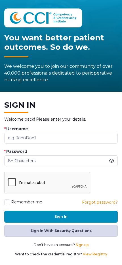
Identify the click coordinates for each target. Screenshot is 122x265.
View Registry (95, 254)
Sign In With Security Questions (61, 231)
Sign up (82, 245)
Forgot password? (100, 202)
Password (15, 151)
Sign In (61, 216)
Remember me (26, 202)
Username (16, 129)
